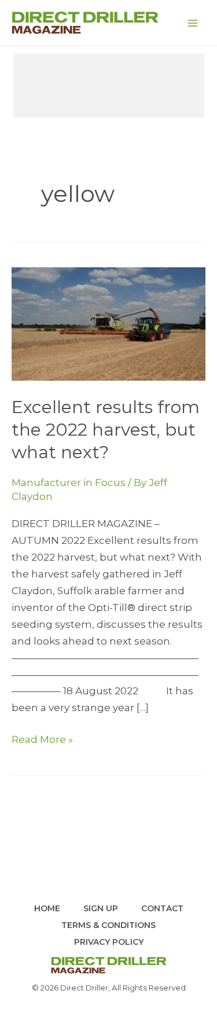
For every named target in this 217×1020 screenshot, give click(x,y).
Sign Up (100, 908)
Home (47, 908)
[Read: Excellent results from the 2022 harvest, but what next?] (108, 323)
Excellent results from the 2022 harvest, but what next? (106, 429)
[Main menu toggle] (192, 23)
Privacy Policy (109, 942)
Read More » (42, 740)
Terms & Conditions (108, 925)
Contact (162, 908)
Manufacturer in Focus (69, 482)
